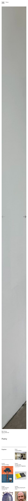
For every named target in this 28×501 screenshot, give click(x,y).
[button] (24, 216)
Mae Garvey (4, 431)
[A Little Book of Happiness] (20, 473)
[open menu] (3, 3)
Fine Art (3, 433)
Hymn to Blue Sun (5, 432)
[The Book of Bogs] (7, 473)
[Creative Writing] (20, 454)
